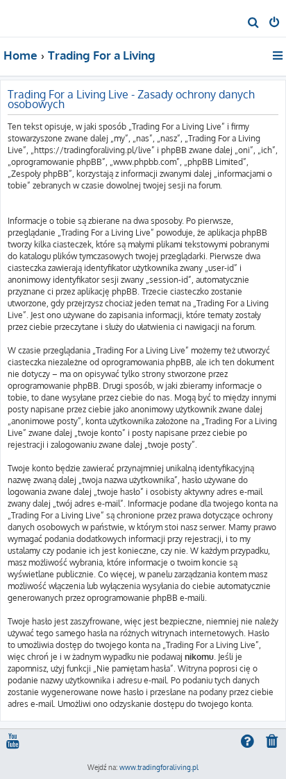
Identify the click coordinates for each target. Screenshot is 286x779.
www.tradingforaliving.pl (159, 767)
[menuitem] (253, 23)
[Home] (33, 17)
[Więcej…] (278, 55)
